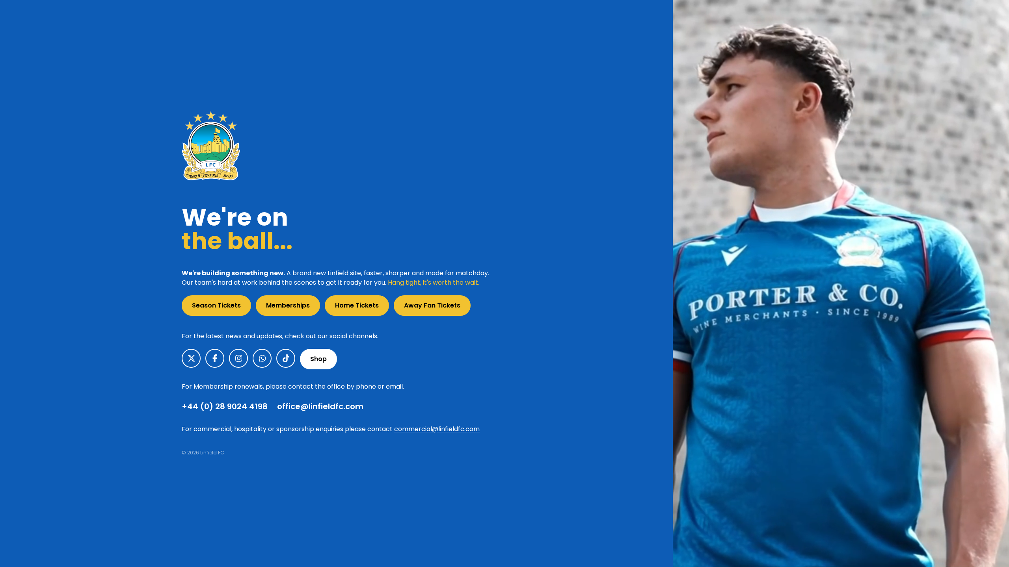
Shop (318, 358)
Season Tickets (216, 305)
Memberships (288, 305)
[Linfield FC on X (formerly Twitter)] (191, 358)
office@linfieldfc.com (320, 406)
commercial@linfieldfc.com (437, 429)
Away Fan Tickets (432, 305)
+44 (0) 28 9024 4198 (225, 406)
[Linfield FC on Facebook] (214, 358)
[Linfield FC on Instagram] (238, 358)
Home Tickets (357, 305)
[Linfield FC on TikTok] (285, 358)
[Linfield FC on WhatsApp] (262, 358)
